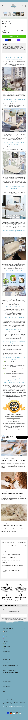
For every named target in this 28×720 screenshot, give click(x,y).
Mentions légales (7, 662)
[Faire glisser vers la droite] (27, 14)
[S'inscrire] (25, 615)
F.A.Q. (4, 684)
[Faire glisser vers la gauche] (1, 14)
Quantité (4, 26)
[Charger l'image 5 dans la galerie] (22, 14)
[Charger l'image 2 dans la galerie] (9, 14)
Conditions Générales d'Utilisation (10, 675)
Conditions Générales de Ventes (10, 672)
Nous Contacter (6, 651)
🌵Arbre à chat (6, 646)
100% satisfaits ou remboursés (13, 418)
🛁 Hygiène (5, 641)
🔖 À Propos (5, 653)
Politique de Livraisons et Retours (10, 665)
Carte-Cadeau (6, 689)
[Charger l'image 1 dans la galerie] (5, 14)
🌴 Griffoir (5, 644)
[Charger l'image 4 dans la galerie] (18, 14)
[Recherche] (22, 6)
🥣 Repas (5, 636)
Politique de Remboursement (9, 670)
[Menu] (2, 6)
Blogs (4, 691)
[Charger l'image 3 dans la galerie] (14, 14)
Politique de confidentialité (9, 667)
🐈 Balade (5, 648)
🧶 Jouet (5, 639)
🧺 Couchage (6, 634)
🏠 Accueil (5, 631)
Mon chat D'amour (9, 716)
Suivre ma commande (8, 694)
